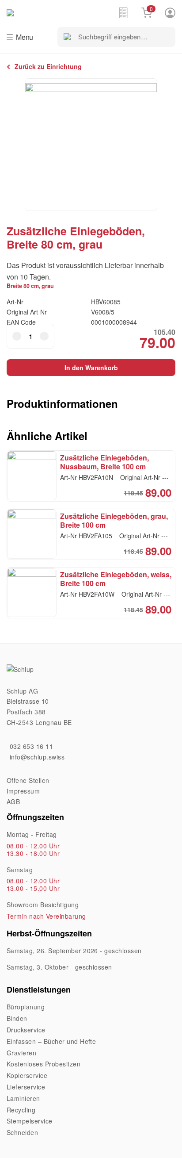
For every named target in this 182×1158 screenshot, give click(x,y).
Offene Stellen (28, 780)
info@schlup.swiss (37, 756)
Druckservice (26, 1029)
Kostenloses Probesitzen (43, 1063)
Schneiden (22, 1132)
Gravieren (21, 1052)
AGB (13, 801)
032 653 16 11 (31, 746)
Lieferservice (26, 1086)
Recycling (21, 1109)
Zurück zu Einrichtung (48, 66)
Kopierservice (27, 1075)
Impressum (23, 790)
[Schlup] (62, 12)
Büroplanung (26, 1006)
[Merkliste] (123, 12)
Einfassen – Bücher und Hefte (51, 1041)
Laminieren (23, 1098)
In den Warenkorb (91, 367)
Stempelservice (30, 1120)
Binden (17, 1018)
